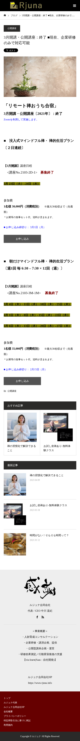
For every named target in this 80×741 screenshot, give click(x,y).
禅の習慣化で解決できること (47, 475)
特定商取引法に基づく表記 (17, 720)
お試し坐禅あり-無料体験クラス (48, 505)
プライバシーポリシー (15, 716)
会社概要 (8, 711)
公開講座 (11, 28)
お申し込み (22, 238)
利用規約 (8, 725)
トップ (7, 698)
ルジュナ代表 (10, 702)
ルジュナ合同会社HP (14, 707)
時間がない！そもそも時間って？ (49, 535)
